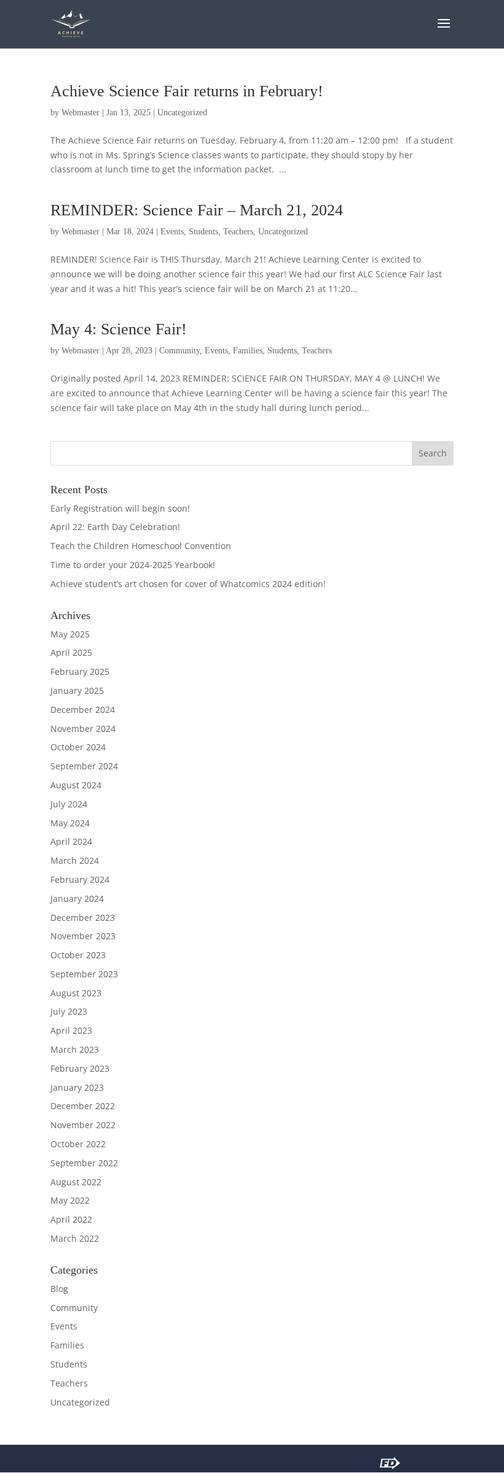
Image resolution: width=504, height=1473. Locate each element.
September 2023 (84, 974)
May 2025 (70, 634)
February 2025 (79, 671)
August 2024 (75, 785)
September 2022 (84, 1163)
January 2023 (77, 1087)
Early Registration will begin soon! (120, 508)
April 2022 (71, 1219)
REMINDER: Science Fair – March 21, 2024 (196, 210)
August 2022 (75, 1182)
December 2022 (82, 1106)
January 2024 (77, 898)
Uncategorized (182, 112)
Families (247, 350)
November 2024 (83, 728)
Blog (59, 1288)
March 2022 (74, 1238)
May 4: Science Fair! (118, 329)
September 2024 (84, 766)
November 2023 (83, 936)
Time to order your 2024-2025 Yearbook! (132, 565)
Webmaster (80, 112)
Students (203, 231)
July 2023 (68, 1011)
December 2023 (82, 917)
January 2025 (77, 690)
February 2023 (79, 1068)
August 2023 (75, 993)
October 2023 (78, 955)
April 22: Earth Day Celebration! (115, 527)
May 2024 (70, 823)
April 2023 (71, 1030)
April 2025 (71, 652)
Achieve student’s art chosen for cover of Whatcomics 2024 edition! (188, 584)
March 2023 (74, 1049)
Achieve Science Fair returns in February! (186, 91)
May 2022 (70, 1200)
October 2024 (78, 747)
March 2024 (74, 860)
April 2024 (71, 841)
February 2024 (79, 879)
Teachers (238, 231)
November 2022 (83, 1125)
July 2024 (68, 804)
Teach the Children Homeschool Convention (140, 546)
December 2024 (82, 709)
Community (179, 350)
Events (172, 231)
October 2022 (78, 1144)
